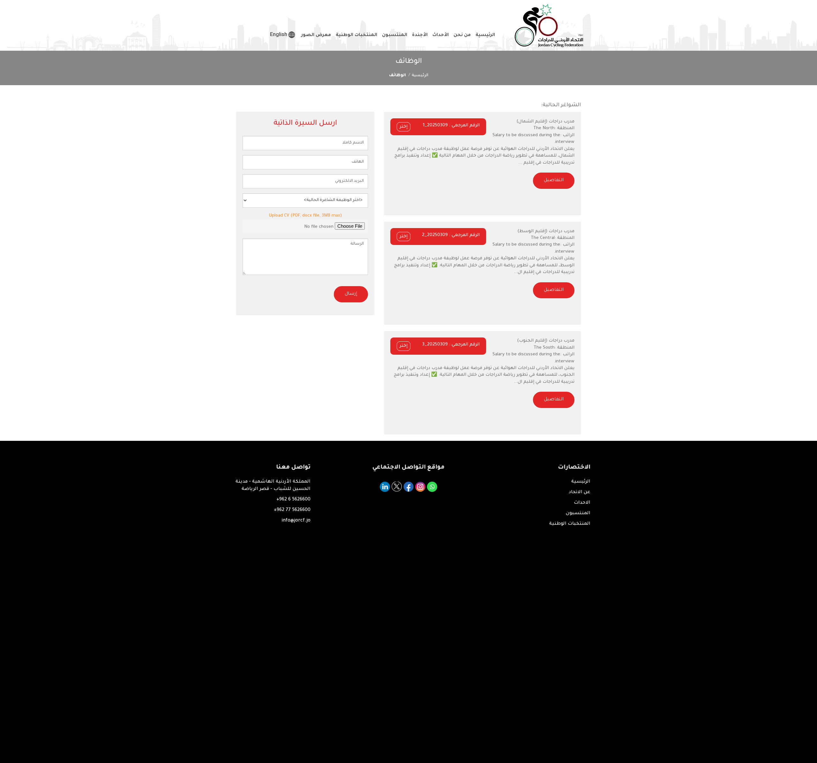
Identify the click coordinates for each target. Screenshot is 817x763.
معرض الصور (316, 35)
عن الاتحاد (579, 492)
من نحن (462, 35)
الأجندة (420, 35)
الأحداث (440, 35)
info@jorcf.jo (296, 520)
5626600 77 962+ (292, 510)
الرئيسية (485, 35)
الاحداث (582, 503)
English (279, 34)
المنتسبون (394, 35)
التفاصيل (554, 180)
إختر (404, 126)
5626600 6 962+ (293, 499)
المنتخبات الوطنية (356, 35)
